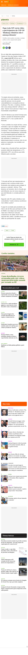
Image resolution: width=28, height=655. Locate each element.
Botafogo (10, 496)
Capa (2, 15)
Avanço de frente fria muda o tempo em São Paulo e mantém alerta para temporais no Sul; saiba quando (13, 588)
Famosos (10, 419)
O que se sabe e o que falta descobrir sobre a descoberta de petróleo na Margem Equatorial (9, 550)
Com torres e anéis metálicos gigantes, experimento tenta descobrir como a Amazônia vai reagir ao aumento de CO (9, 305)
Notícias (13, 15)
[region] (14, 651)
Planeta (7, 15)
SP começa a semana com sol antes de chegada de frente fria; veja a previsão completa (13, 581)
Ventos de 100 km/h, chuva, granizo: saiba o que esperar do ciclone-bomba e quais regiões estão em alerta (9, 571)
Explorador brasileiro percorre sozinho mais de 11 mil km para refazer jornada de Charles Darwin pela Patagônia (9, 326)
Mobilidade (10, 463)
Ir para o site (7, 1)
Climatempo (20, 23)
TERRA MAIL (3, 5)
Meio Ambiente (4, 343)
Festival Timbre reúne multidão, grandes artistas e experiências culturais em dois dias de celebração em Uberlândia (9, 336)
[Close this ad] (27, 647)
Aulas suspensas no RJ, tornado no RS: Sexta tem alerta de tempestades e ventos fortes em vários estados (8, 561)
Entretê (3, 333)
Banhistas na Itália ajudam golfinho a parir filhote (12, 345)
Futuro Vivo (5, 23)
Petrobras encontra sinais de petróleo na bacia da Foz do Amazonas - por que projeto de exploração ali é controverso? (14, 542)
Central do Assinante (13, 5)
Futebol (10, 474)
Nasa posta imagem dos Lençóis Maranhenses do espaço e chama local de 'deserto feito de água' (8, 315)
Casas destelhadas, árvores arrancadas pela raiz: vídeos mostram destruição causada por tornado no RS (13, 279)
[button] (2, 1)
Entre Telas (10, 408)
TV (8, 430)
